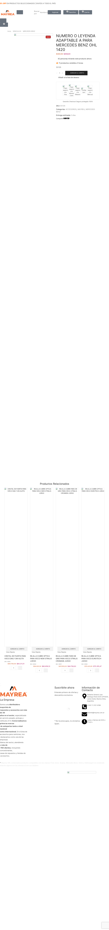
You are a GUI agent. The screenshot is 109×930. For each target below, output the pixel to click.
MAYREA (81, 109)
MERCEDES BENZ (29, 31)
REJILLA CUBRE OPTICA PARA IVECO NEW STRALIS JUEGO (41, 658)
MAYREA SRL (20, 773)
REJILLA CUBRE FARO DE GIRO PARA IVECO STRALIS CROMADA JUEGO (66, 658)
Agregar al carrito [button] (17, 649)
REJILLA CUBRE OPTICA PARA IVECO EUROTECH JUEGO (91, 658)
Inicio (9, 31)
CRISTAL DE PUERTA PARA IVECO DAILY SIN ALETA (15, 657)
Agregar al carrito (77, 73)
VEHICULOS (17, 31)
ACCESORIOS (71, 109)
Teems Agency (41, 773)
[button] (20, 12)
